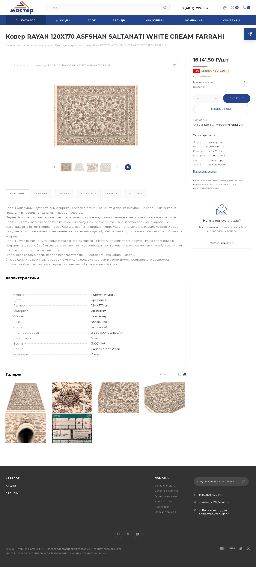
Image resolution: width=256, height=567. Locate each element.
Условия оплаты (165, 485)
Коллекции (162, 506)
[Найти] (165, 7)
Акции (11, 485)
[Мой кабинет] (225, 8)
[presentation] (54, 167)
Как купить (88, 193)
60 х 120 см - (220, 124)
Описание (17, 193)
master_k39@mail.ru (214, 502)
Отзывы (64, 193)
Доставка (135, 193)
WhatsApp (138, 534)
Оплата (112, 193)
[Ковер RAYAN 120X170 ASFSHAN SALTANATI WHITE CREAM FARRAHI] (96, 115)
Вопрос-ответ (164, 501)
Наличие (42, 193)
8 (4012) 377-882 (195, 8)
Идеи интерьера (165, 511)
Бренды (12, 493)
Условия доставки (166, 490)
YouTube (119, 534)
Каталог (13, 478)
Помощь (162, 478)
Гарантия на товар (166, 496)
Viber (128, 534)
